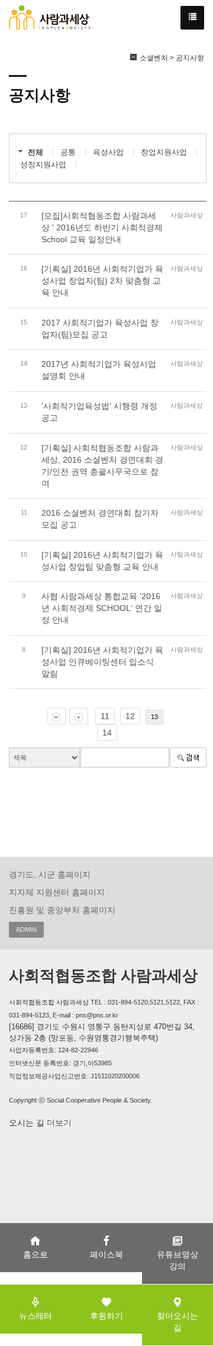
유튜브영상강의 (177, 1260)
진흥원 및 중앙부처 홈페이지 (62, 910)
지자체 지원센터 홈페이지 (57, 892)
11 (105, 716)
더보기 (58, 1122)
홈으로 (35, 1254)
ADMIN (26, 929)
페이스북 (106, 1254)
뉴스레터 (35, 1316)
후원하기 (106, 1316)
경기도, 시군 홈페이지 (50, 874)
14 (107, 732)
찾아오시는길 (177, 1321)
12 (130, 716)
